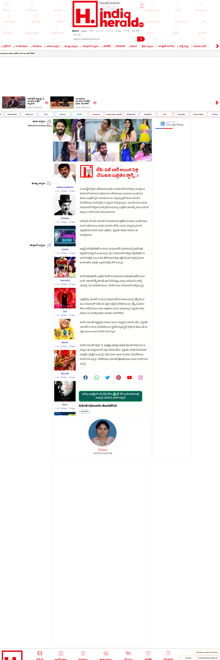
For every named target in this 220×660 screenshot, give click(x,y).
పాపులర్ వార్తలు (37, 246)
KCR (159, 114)
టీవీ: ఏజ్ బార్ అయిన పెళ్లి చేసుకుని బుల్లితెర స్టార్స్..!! (117, 173)
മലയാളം (77, 34)
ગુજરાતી (99, 31)
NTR (40, 114)
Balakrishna (125, 114)
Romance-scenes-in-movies (207, 652)
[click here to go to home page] (108, 26)
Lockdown (90, 114)
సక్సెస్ (89, 258)
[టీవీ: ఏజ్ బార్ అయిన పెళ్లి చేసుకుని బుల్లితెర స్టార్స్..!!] (102, 161)
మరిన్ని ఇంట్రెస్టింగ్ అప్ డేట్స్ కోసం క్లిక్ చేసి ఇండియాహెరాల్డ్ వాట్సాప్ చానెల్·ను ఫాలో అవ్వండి (110, 396)
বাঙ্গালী (135, 31)
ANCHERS (85, 412)
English (84, 31)
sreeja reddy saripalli (108, 114)
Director (57, 114)
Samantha (176, 114)
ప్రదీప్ (122, 221)
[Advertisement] (110, 76)
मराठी (126, 31)
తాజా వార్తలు (39, 122)
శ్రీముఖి (121, 359)
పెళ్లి (121, 258)
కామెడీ (122, 346)
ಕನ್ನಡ (109, 31)
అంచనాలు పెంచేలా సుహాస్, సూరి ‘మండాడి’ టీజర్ (83, 101)
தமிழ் (118, 31)
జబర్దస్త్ (107, 346)
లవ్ (102, 281)
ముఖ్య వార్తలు (38, 184)
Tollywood (23, 114)
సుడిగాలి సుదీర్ (131, 277)
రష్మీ (95, 281)
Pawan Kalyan (193, 114)
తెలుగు (75, 31)
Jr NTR (74, 114)
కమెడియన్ (95, 249)
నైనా (93, 189)
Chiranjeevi (142, 114)
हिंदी (91, 31)
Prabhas (210, 114)
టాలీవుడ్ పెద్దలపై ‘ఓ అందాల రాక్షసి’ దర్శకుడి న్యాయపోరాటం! (35, 101)
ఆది (141, 249)
